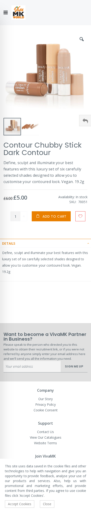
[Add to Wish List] (80, 216)
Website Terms (45, 443)
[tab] (45, 243)
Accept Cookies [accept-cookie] (19, 504)
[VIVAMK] (18, 12)
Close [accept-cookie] (47, 504)
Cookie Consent (46, 410)
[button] (82, 42)
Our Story (45, 399)
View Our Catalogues (45, 437)
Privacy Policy (45, 404)
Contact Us (45, 432)
